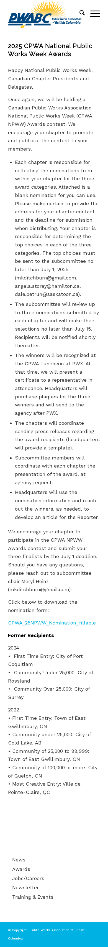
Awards (21, 869)
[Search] (79, 14)
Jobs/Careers (28, 878)
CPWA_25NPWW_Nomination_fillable (52, 623)
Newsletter (25, 887)
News (18, 860)
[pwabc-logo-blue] (44, 14)
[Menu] (92, 14)
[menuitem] (79, 14)
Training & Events (32, 897)
